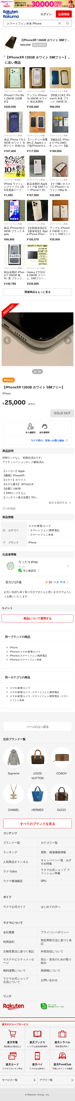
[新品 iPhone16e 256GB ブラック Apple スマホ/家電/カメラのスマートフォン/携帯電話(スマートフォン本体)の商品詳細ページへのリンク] (14, 210)
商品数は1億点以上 (12, 1044)
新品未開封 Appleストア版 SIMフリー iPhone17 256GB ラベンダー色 (37, 188)
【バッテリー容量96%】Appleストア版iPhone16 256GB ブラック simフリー (37, 145)
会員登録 (63, 14)
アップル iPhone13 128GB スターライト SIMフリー (60, 231)
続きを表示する (58, 502)
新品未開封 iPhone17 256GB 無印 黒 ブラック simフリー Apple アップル (14, 278)
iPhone (6, 393)
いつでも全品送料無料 (37, 1044)
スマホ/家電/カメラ (39, 526)
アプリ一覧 (46, 1079)
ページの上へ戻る (37, 727)
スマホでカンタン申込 (12, 1066)
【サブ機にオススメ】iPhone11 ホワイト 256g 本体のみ (60, 188)
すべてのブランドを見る (37, 823)
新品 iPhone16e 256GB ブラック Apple (14, 231)
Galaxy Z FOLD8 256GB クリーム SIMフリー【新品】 (36, 276)
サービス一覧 (10, 1079)
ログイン (46, 14)
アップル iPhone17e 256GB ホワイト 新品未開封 (37, 98)
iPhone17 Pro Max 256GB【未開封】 (14, 98)
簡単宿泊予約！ (62, 1044)
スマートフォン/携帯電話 (44, 530)
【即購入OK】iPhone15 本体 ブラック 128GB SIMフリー (60, 99)
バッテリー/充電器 (12, 179)
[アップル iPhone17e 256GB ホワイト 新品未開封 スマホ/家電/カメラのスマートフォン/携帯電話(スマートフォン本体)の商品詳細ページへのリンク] (37, 77)
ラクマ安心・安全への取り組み (47, 440)
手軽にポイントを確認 (62, 1066)
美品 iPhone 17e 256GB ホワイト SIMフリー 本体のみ (14, 142)
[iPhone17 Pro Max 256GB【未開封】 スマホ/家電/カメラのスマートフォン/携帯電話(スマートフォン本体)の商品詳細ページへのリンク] (14, 77)
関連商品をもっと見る (38, 292)
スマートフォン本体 (13, 91)
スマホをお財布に (37, 1066)
